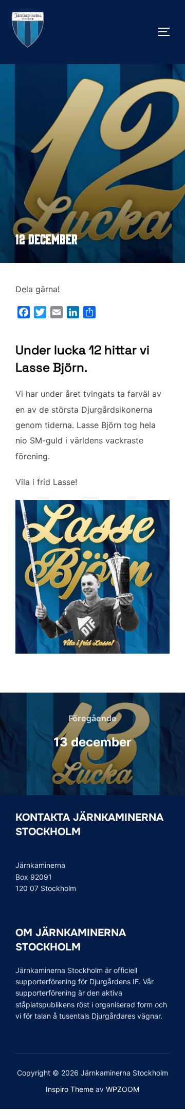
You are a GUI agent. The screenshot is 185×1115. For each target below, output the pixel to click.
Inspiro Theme (70, 1089)
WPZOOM (122, 1089)
